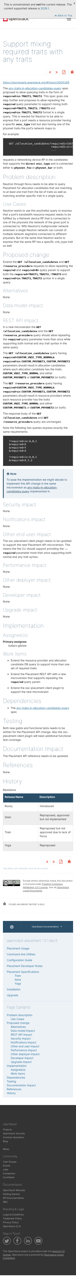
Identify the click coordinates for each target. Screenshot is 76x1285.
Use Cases (17, 1019)
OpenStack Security (14, 1133)
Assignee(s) (18, 1069)
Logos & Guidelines (13, 1214)
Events (6, 1165)
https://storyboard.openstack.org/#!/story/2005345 (36, 82)
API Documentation (13, 1197)
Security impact (21, 1038)
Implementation (17, 1065)
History (11, 1093)
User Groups (9, 1161)
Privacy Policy (11, 1222)
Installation (13, 989)
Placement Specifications (23, 971)
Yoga (18, 983)
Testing (11, 1081)
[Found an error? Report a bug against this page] (72, 72)
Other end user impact (25, 1046)
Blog (5, 1141)
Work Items (18, 1073)
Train (18, 975)
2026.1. (45, 8)
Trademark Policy (12, 1218)
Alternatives (18, 1026)
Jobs (5, 1169)
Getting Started (11, 1194)
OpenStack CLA (12, 1226)
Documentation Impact (21, 1085)
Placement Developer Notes (24, 966)
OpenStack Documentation (45, 926)
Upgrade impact (21, 1061)
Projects (7, 1129)
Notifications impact (23, 1042)
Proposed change (18, 1022)
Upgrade (12, 995)
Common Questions (13, 1137)
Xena (18, 979)
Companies (9, 1173)
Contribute (8, 1177)
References (14, 1089)
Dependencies (16, 1077)
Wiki (5, 1201)
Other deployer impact (25, 1054)
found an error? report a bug (26, 904)
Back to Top (64, 15)
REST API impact (21, 1034)
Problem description (19, 1015)
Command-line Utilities (21, 954)
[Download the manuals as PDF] (63, 72)
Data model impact (23, 1030)
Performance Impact (24, 1050)
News (6, 1149)
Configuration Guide (19, 960)
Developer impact (22, 1058)
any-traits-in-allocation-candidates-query (35, 88)
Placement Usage (18, 948)
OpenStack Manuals (14, 1190)
